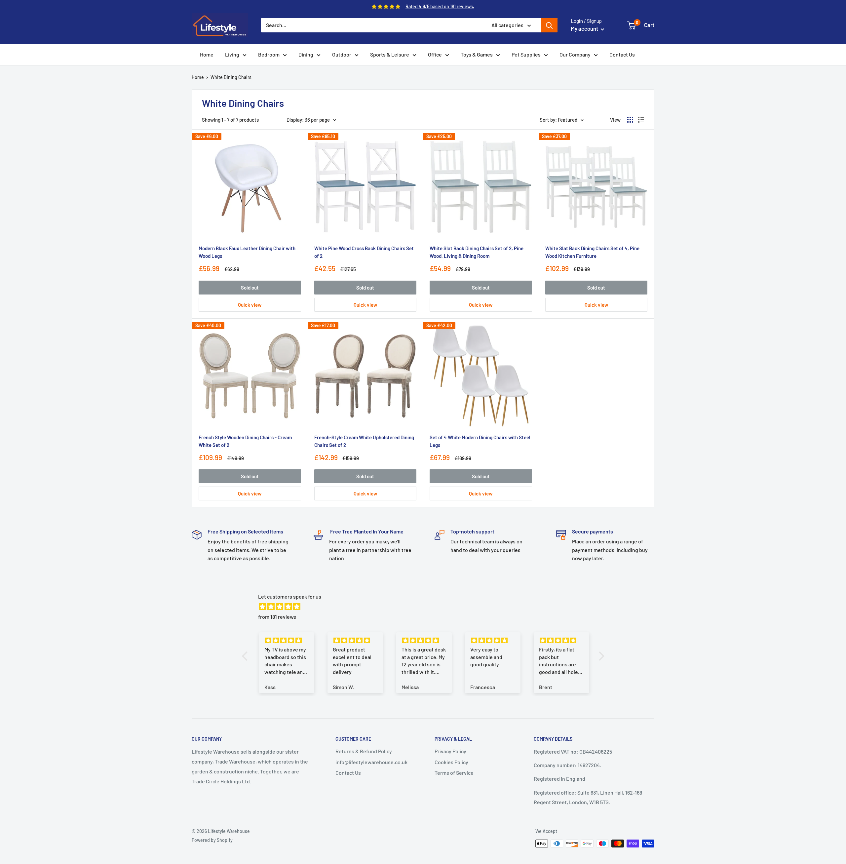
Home (206, 54)
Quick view (249, 305)
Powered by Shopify (212, 840)
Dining (305, 54)
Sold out (250, 288)
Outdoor (341, 54)
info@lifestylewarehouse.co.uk (371, 762)
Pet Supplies (526, 54)
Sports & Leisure (389, 54)
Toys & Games (477, 54)
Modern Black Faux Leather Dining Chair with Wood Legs (247, 252)
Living (232, 54)
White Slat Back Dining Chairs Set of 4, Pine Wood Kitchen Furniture (592, 252)
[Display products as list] (641, 120)
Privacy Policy (450, 751)
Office (435, 54)
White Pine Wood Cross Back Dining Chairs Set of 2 (364, 252)
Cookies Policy (451, 762)
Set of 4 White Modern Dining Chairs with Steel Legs (480, 441)
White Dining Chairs (231, 77)
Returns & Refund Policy (363, 751)
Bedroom (269, 54)
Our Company (575, 54)
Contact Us (622, 54)
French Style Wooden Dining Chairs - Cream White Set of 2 (245, 441)
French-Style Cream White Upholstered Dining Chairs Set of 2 (364, 441)
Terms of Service (454, 772)
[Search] (549, 25)
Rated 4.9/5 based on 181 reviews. (439, 6)
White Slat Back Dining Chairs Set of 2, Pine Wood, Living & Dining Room (476, 252)
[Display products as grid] (630, 120)
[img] (426, 607)
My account (585, 28)
